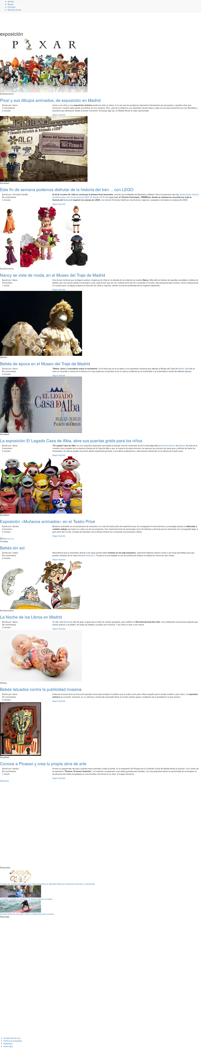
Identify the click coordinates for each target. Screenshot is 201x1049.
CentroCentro (169, 445)
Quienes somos (14, 9)
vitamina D (90, 555)
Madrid (181, 368)
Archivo (11, 1)
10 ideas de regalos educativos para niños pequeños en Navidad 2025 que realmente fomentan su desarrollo (47, 884)
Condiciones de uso (12, 1038)
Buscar (11, 4)
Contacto (11, 7)
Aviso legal (8, 1046)
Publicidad (7, 1043)
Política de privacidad (12, 1040)
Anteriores (4, 780)
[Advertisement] (67, 21)
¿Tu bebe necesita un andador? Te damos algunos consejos (26, 899)
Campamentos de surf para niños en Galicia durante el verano (27, 914)
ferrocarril (67, 199)
